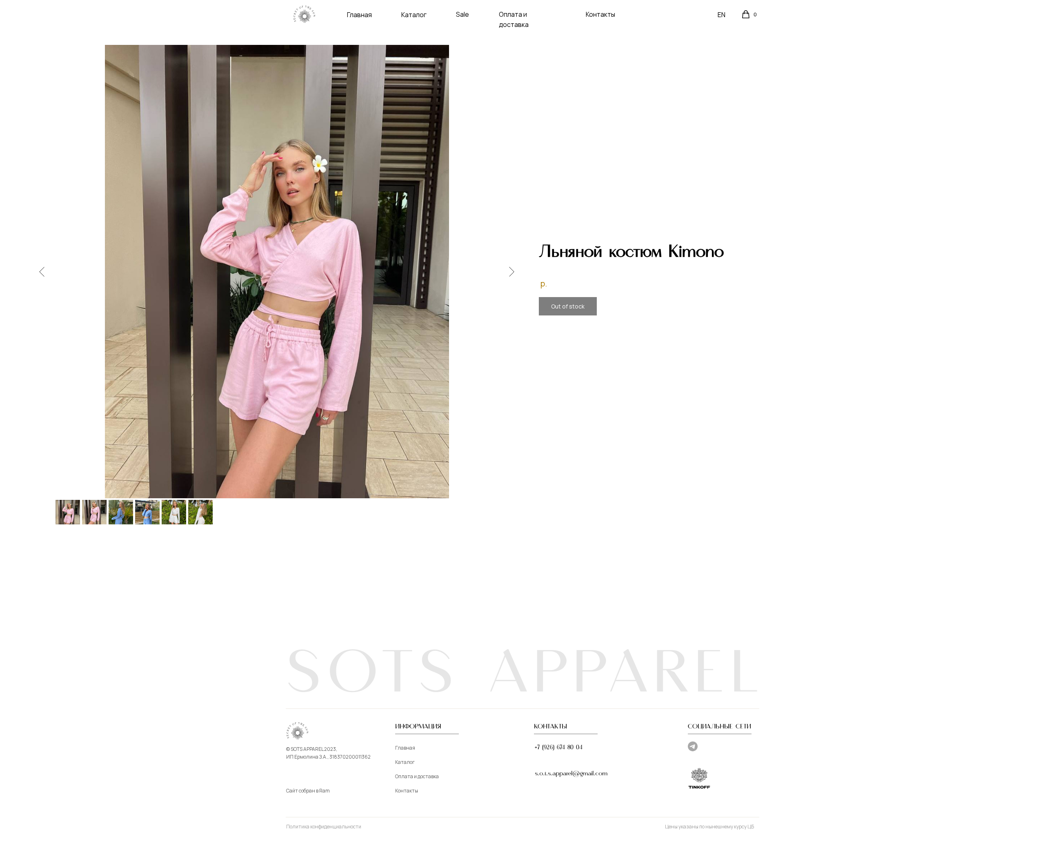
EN (721, 14)
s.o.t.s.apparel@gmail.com (571, 773)
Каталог (414, 14)
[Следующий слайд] (511, 271)
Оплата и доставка (417, 776)
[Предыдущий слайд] (41, 271)
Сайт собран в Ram (308, 790)
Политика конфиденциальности (323, 826)
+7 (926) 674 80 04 (559, 747)
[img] (304, 14)
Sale (462, 14)
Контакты (600, 14)
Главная (359, 14)
